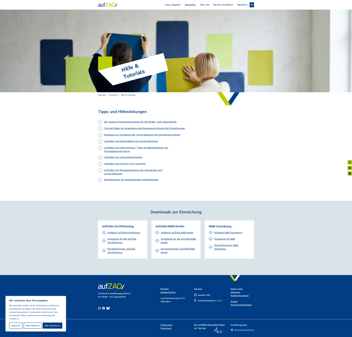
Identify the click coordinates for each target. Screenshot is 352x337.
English (234, 301)
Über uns (204, 4)
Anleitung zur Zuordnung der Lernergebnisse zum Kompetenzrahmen (142, 134)
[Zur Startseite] (107, 5)
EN (251, 4)
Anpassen (15, 325)
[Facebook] (103, 309)
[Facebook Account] (350, 168)
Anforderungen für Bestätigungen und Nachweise (131, 179)
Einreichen (190, 4)
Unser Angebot (173, 4)
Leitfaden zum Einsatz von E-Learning (125, 163)
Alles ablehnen (32, 325)
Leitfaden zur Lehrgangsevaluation (123, 157)
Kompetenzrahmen (240, 295)
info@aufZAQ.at (168, 292)
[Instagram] (99, 309)
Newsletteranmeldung (241, 304)
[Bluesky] (108, 309)
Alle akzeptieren (52, 325)
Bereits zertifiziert (223, 4)
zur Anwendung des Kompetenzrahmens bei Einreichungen (144, 128)
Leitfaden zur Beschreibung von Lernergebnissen (131, 141)
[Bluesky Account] (350, 174)
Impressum (165, 328)
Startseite (102, 95)
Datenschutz (166, 325)
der (140, 121)
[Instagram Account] (350, 163)
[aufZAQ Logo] (111, 286)
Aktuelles (242, 4)
